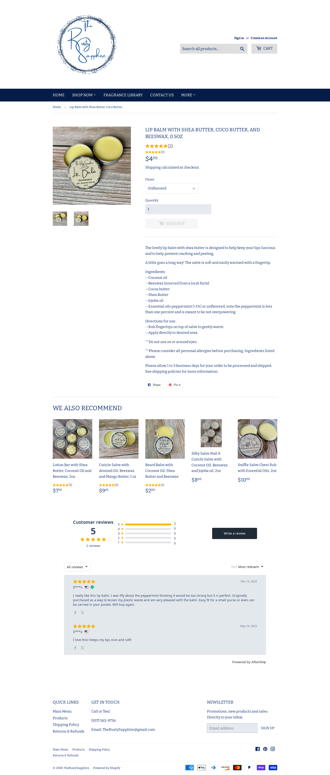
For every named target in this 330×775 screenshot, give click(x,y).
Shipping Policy (66, 724)
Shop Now (82, 95)
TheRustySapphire (76, 768)
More (187, 95)
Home (59, 95)
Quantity (151, 200)
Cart (268, 48)
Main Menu (62, 711)
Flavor (149, 179)
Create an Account (264, 38)
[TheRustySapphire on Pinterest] (265, 749)
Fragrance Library (123, 95)
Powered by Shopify (106, 768)
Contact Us (162, 95)
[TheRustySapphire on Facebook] (257, 749)
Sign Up (267, 728)
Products (60, 718)
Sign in (239, 38)
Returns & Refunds (68, 731)
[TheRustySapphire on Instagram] (273, 749)
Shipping (153, 167)
